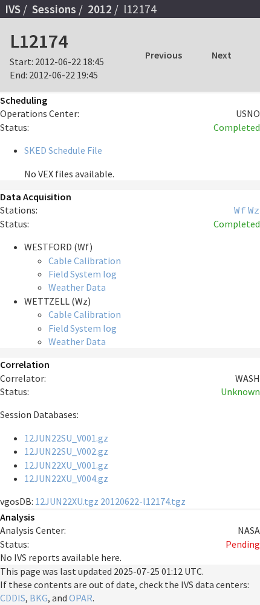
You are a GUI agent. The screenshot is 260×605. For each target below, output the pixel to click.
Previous (163, 55)
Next (222, 55)
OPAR (81, 598)
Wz (254, 210)
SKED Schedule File (63, 150)
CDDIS (12, 598)
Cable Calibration (84, 261)
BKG (39, 598)
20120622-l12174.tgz (143, 501)
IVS (13, 9)
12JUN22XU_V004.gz (66, 478)
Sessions (54, 9)
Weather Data (77, 287)
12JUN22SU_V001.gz (66, 438)
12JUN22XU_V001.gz (66, 465)
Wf (240, 210)
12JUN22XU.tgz (67, 501)
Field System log (82, 274)
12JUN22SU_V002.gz (66, 451)
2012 (100, 9)
